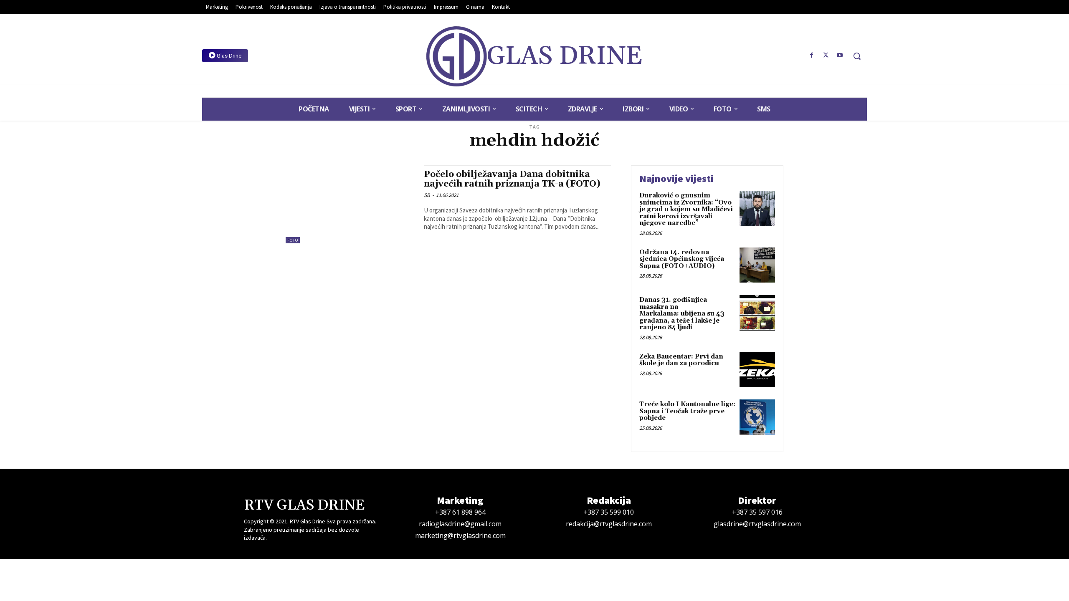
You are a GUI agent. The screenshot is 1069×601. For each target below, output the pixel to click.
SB (427, 195)
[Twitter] (826, 56)
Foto (292, 240)
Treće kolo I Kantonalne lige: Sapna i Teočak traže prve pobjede (687, 411)
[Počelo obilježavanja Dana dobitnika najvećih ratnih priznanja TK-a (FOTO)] (350, 204)
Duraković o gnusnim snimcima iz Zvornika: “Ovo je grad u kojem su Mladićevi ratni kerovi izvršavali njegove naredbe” (686, 209)
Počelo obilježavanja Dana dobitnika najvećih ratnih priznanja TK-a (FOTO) (512, 179)
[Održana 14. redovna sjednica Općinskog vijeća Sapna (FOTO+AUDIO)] (757, 265)
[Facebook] (812, 56)
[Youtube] (840, 56)
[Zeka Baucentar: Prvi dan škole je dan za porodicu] (757, 369)
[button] (857, 56)
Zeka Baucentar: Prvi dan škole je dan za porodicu (681, 360)
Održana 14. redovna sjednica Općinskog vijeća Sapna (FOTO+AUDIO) (681, 259)
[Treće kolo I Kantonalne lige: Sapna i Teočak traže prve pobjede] (757, 417)
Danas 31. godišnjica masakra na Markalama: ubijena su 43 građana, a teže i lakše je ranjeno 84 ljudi (681, 313)
